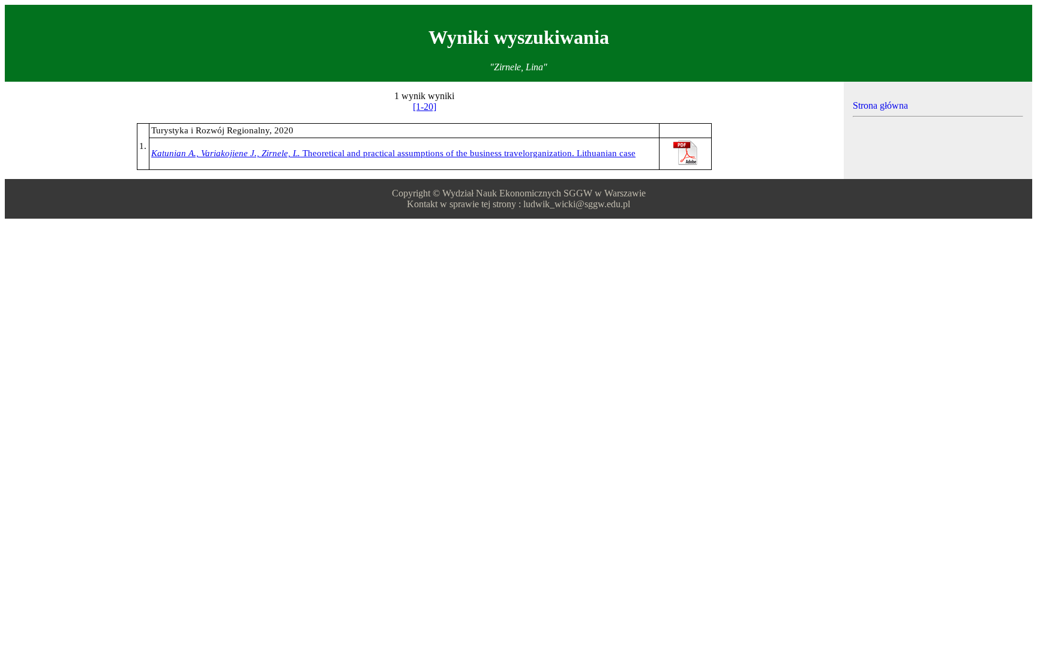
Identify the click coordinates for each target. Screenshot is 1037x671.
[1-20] (424, 107)
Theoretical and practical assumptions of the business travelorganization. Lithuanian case (393, 153)
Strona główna (880, 105)
